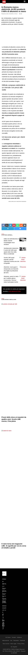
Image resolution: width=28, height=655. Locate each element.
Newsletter (16, 640)
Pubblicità (22, 640)
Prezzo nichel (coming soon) (4, 601)
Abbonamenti (5, 640)
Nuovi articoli (6, 643)
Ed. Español (14, 646)
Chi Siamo (8, 637)
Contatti (14, 637)
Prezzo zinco (4, 594)
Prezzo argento (4, 599)
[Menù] (25, 1)
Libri (11, 640)
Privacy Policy (20, 643)
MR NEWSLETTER (15, 291)
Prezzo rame (4, 589)
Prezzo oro (4, 596)
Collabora (19, 637)
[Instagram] (3, 626)
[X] (3, 618)
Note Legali (13, 643)
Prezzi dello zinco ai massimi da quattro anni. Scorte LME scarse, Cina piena (13, 419)
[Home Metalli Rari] (4, 3)
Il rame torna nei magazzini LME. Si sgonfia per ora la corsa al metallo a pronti (13, 546)
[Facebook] (3, 615)
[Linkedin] (3, 620)
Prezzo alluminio (4, 591)
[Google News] (3, 628)
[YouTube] (3, 623)
